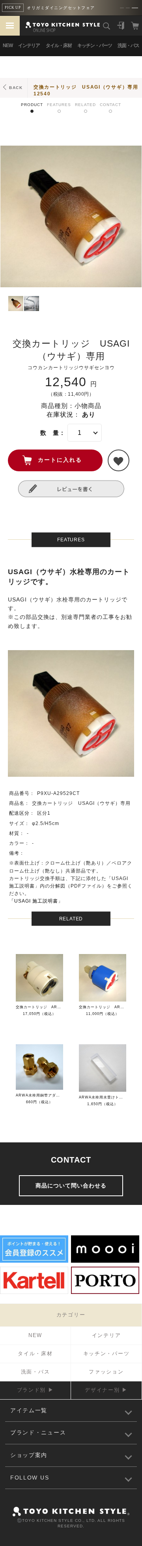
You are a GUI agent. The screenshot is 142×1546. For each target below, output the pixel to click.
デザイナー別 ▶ (106, 1390)
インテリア (29, 45)
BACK (16, 87)
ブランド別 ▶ (35, 1390)
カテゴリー (71, 1315)
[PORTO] (105, 1293)
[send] (118, 460)
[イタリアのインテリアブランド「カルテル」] (34, 1293)
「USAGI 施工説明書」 (36, 901)
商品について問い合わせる (71, 1185)
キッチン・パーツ (94, 45)
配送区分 (19, 813)
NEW (8, 45)
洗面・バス (128, 45)
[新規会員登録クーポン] (34, 1261)
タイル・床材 (59, 45)
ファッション (106, 1372)
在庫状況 (60, 414)
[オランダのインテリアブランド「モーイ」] (105, 1261)
